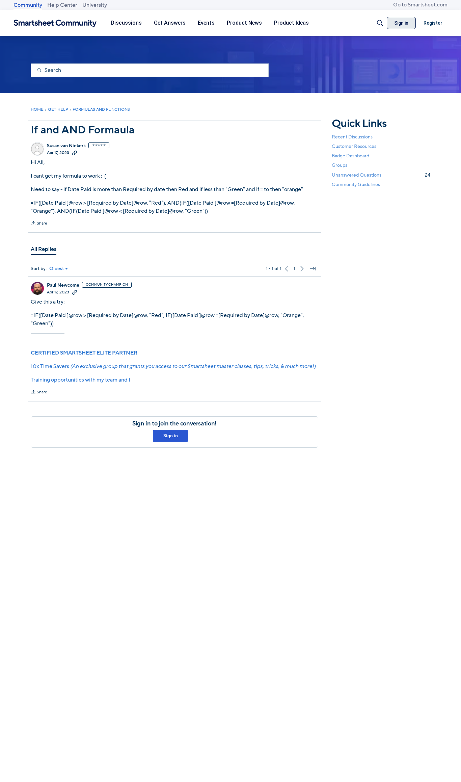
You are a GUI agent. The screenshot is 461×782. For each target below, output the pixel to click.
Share (39, 223)
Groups (339, 165)
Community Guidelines (356, 184)
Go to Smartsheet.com (420, 4)
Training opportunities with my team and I (80, 380)
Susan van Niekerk (66, 146)
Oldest (56, 268)
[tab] (43, 249)
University (94, 5)
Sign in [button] (170, 436)
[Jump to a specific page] (312, 268)
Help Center (62, 5)
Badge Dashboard (350, 156)
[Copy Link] (75, 153)
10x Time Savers (173, 366)
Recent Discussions (352, 137)
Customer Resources (354, 146)
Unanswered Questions (381, 175)
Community (27, 5)
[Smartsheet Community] (55, 23)
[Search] (380, 23)
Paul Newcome (63, 285)
